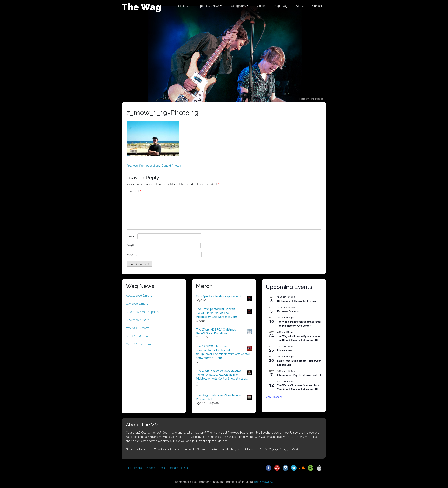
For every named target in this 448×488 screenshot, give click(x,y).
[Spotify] (310, 467)
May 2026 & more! (137, 328)
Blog (128, 467)
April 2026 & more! (137, 336)
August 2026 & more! (139, 295)
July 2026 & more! (137, 303)
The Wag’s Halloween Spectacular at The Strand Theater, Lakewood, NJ (299, 338)
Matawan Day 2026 (288, 311)
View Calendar (274, 397)
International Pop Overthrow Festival (299, 375)
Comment (134, 191)
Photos (138, 467)
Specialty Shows (209, 6)
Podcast (173, 467)
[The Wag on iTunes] (319, 467)
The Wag (142, 6)
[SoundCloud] (302, 467)
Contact (317, 6)
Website (132, 254)
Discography (238, 6)
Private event (285, 350)
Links (184, 467)
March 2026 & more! (138, 344)
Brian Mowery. (263, 481)
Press (161, 467)
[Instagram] (285, 467)
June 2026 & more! (137, 320)
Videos (261, 6)
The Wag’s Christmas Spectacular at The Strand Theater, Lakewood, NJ (298, 387)
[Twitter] (294, 467)
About (300, 6)
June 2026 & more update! (142, 312)
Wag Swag (281, 6)
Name (131, 236)
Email (131, 245)
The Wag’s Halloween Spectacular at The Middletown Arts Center (299, 323)
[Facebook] (268, 467)
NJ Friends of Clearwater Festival (297, 301)
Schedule (184, 6)
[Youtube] (277, 467)
